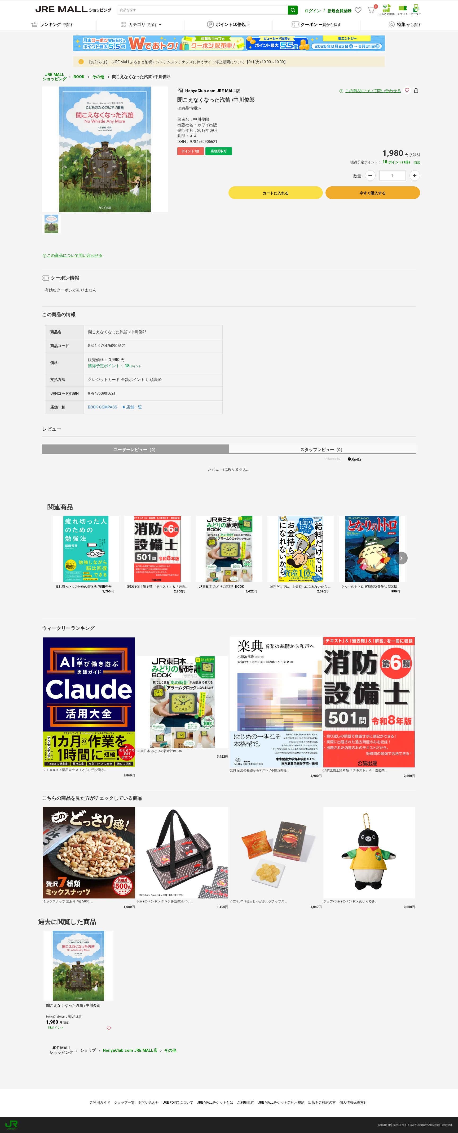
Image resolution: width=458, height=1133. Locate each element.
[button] (401, 558)
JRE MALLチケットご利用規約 (281, 1102)
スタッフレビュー (322, 449)
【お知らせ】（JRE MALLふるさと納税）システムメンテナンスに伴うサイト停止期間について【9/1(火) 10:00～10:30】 (187, 62)
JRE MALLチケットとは (215, 1102)
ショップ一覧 (124, 1102)
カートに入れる (276, 193)
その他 (98, 76)
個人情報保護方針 (353, 1102)
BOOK (79, 76)
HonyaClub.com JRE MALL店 (130, 1050)
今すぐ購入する (373, 193)
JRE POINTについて (178, 1102)
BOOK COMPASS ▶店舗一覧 (115, 407)
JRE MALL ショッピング (55, 77)
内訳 (417, 162)
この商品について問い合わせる (373, 90)
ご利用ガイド (100, 1102)
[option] (105, 149)
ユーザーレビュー (135, 449)
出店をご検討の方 (322, 1102)
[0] (371, 10)
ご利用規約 (245, 1102)
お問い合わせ (148, 1102)
